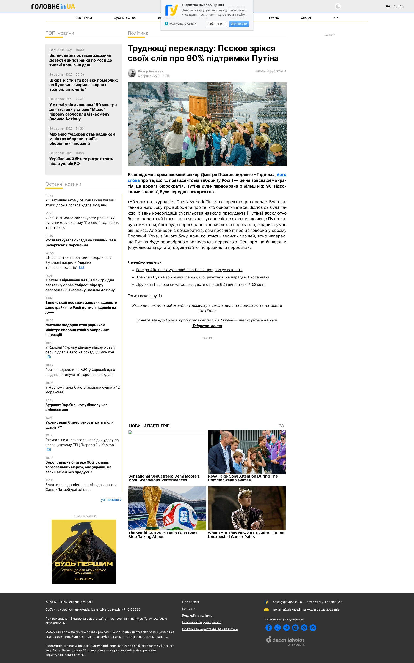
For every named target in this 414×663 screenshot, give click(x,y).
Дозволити (239, 24)
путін (157, 295)
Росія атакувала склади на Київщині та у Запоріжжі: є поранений (80, 240)
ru (395, 6)
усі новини (110, 499)
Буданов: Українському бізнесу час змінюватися (76, 405)
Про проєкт (190, 602)
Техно (273, 17)
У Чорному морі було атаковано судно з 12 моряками (82, 387)
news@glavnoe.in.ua (287, 602)
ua (388, 6)
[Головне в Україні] (53, 7)
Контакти (188, 608)
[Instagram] (295, 627)
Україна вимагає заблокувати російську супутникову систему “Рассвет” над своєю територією (82, 220)
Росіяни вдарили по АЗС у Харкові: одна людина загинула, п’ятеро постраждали (80, 370)
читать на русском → (271, 71)
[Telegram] (286, 627)
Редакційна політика (197, 615)
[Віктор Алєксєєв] (132, 76)
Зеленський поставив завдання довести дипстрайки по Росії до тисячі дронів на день (81, 305)
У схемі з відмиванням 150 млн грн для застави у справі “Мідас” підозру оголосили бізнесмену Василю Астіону (80, 283)
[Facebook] (268, 627)
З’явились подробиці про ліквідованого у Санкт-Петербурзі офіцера (80, 485)
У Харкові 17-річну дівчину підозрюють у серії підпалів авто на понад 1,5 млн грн (80, 347)
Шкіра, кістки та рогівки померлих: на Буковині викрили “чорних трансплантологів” (78, 260)
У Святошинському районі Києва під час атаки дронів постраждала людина (80, 200)
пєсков (144, 295)
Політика (83, 17)
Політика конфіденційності (201, 622)
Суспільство (125, 17)
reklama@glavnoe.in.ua (289, 609)
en (402, 6)
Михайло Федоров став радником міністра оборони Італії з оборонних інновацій (77, 327)
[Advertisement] (207, 372)
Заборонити (217, 24)
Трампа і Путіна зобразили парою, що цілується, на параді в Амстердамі (202, 277)
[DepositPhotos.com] (285, 641)
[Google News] (304, 627)
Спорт (306, 17)
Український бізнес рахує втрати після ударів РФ (79, 422)
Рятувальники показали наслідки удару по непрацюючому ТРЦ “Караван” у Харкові (82, 440)
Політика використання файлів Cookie (210, 629)
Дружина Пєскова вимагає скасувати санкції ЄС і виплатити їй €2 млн (200, 284)
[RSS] (313, 627)
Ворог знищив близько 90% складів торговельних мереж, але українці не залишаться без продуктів (78, 465)
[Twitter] (277, 627)
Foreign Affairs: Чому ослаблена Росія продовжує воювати (189, 269)
